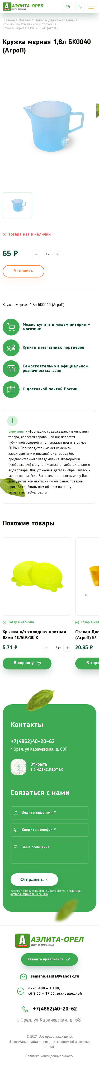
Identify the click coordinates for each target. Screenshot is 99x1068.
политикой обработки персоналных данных (46, 893)
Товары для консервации (55, 20)
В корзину (24, 663)
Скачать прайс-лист (45, 959)
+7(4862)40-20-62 (79, 6)
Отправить (32, 879)
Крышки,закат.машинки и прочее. (28, 24)
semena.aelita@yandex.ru (67, 6)
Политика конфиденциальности (49, 1056)
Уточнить (23, 271)
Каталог (25, 20)
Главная (9, 20)
